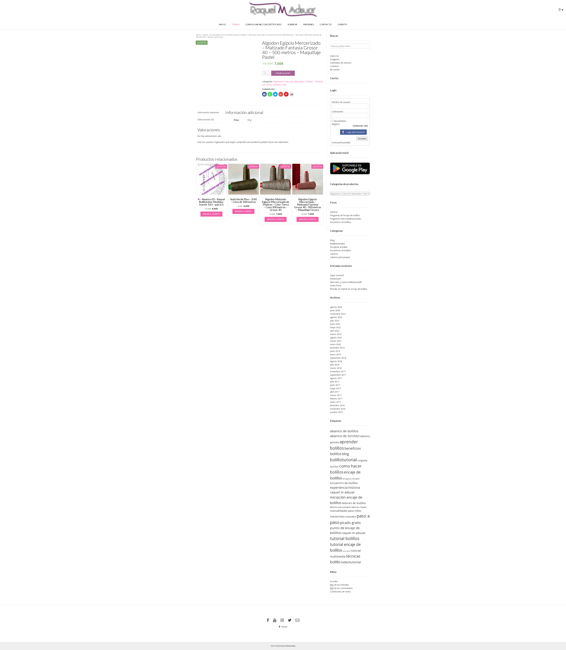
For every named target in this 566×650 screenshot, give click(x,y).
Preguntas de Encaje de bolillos (345, 215)
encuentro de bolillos (344, 483)
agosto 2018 (336, 361)
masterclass (337, 516)
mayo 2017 (335, 388)
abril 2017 (334, 391)
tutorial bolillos (344, 538)
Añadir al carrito (283, 73)
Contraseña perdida (341, 142)
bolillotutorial (343, 460)
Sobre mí (292, 24)
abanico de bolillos (344, 431)
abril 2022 (334, 330)
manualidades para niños (345, 510)
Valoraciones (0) (206, 119)
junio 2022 (335, 324)
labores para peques (340, 507)
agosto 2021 (336, 337)
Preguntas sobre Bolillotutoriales (345, 218)
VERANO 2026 (279, 84)
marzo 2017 (336, 395)
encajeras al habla (351, 478)
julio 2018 (334, 364)
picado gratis (350, 522)
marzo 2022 (336, 334)
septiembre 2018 (338, 357)
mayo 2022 (335, 327)
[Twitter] (289, 620)
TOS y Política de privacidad (283, 646)
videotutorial (351, 562)
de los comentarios (341, 588)
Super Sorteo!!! (337, 275)
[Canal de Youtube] (274, 620)
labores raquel (359, 507)
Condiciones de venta (340, 591)
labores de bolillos (354, 503)
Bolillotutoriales (337, 243)
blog (345, 453)
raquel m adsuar (354, 533)
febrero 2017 (336, 398)
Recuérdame (340, 121)
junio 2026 (335, 310)
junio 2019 (335, 351)
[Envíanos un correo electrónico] (297, 620)
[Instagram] (282, 620)
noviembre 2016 (337, 408)
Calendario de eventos (340, 62)
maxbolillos (350, 516)
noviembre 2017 (337, 371)
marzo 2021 (336, 341)
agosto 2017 (336, 378)
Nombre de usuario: (341, 102)
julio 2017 (334, 381)
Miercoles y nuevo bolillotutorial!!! (346, 282)
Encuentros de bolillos (340, 222)
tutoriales (346, 551)
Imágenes (308, 24)
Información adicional (208, 112)
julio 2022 (334, 320)
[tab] (208, 112)
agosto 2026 (336, 307)
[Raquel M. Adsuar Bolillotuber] (283, 9)
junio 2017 (335, 385)
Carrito (342, 24)
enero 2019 (335, 354)
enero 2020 (335, 344)
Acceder (362, 138)
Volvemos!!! (335, 278)
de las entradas (339, 584)
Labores (334, 253)
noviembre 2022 (337, 313)
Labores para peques (340, 257)
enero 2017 (335, 402)
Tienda (236, 24)
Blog (332, 240)
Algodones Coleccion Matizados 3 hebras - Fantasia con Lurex (237, 35)
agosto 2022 (336, 317)
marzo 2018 (336, 368)
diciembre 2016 (337, 405)
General (333, 212)
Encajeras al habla (338, 247)
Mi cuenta (334, 69)
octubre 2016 (336, 412)
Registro (336, 124)
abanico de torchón (345, 436)
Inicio (222, 24)
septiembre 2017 (338, 374)
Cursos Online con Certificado (263, 24)
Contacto (326, 24)
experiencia (339, 487)
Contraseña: (337, 111)
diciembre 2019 (337, 347)
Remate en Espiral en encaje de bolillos (348, 288)
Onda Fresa (335, 285)
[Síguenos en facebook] (268, 620)
